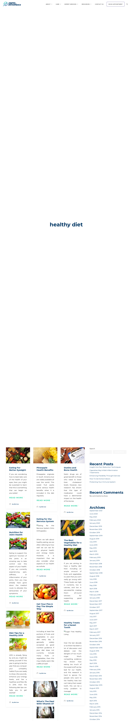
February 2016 (95, 669)
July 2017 (93, 616)
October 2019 (95, 532)
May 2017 (93, 623)
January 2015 (95, 710)
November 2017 (96, 604)
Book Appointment (116, 4)
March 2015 (94, 704)
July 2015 (93, 691)
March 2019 (94, 554)
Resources (86, 4)
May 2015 (93, 697)
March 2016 (94, 666)
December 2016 (96, 638)
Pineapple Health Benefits (45, 469)
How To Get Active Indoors (100, 479)
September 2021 (96, 511)
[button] (18, 455)
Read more (16, 498)
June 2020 (94, 514)
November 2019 (96, 529)
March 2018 (94, 592)
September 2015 (96, 685)
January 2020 (95, 523)
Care (57, 4)
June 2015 (93, 694)
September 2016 (96, 648)
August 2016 (94, 651)
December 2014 (96, 713)
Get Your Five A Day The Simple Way (45, 606)
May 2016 (93, 660)
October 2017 (95, 607)
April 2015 (93, 701)
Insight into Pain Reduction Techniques (105, 467)
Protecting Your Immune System (103, 482)
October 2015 (95, 682)
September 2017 (96, 610)
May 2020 (93, 517)
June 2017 (93, 620)
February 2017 (95, 632)
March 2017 (94, 629)
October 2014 (95, 719)
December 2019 (96, 526)
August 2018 (94, 576)
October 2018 (95, 570)
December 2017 (96, 601)
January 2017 (95, 635)
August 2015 (94, 688)
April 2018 (93, 588)
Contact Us (99, 4)
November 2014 (96, 716)
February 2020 (95, 520)
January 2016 (95, 673)
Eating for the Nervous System (45, 520)
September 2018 (96, 573)
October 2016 (95, 645)
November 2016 (96, 641)
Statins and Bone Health (70, 469)
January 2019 (95, 560)
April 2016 (93, 663)
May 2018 (93, 585)
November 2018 (96, 567)
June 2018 (93, 582)
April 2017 (93, 626)
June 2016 (93, 657)
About (48, 4)
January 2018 (95, 598)
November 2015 (96, 679)
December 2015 (96, 676)
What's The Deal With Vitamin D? (45, 702)
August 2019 (94, 539)
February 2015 (95, 707)
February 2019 (95, 557)
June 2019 (93, 545)
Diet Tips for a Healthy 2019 (16, 634)
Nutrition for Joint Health (16, 533)
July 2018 (93, 579)
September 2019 (96, 535)
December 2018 (96, 564)
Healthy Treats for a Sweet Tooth (72, 625)
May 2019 (93, 548)
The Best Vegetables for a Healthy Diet (72, 542)
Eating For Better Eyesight (17, 469)
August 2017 (94, 613)
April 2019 (93, 551)
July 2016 (93, 654)
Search (92, 449)
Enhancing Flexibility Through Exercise (105, 476)
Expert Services (70, 4)
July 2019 (93, 542)
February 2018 (95, 595)
